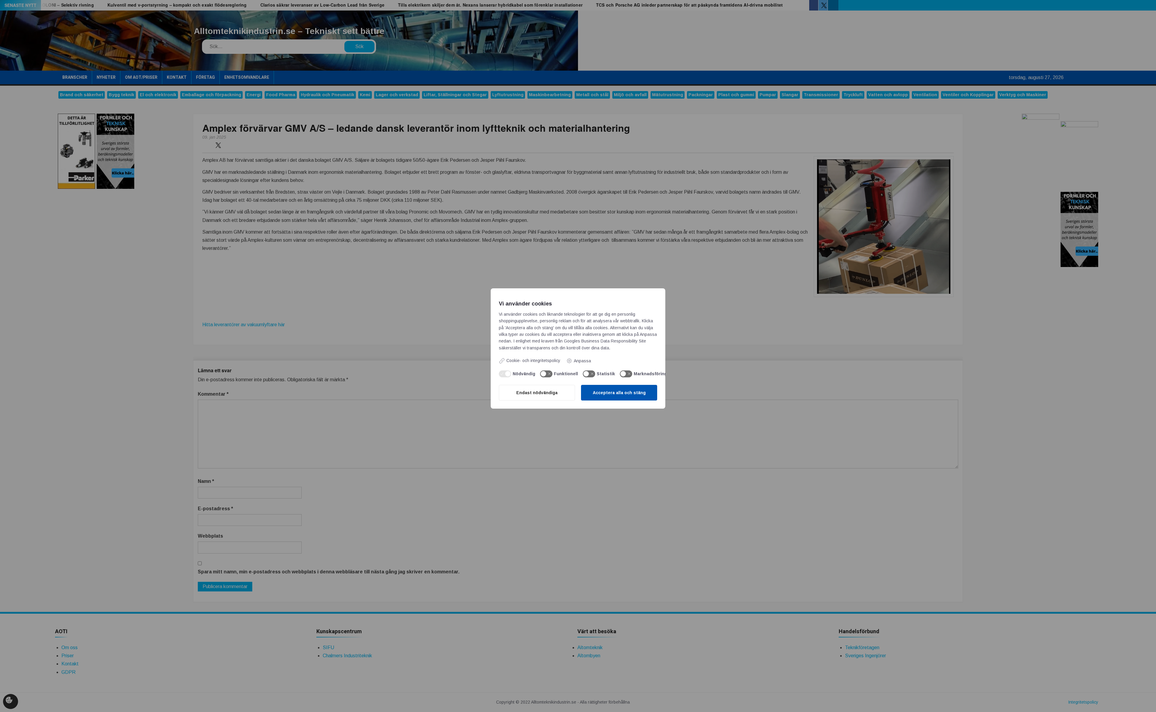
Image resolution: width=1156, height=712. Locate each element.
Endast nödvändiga (537, 392)
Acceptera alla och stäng (619, 392)
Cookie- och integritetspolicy (533, 360)
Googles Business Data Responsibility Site (605, 341)
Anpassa (582, 360)
